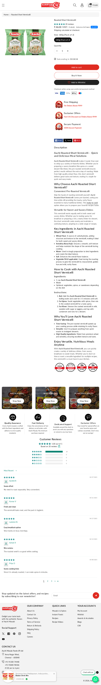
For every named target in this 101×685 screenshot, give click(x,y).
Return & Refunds (34, 626)
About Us (30, 611)
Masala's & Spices (59, 611)
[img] (9, 477)
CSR (79, 626)
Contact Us (31, 614)
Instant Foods (57, 614)
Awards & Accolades (85, 618)
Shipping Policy (33, 629)
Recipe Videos (57, 622)
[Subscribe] (96, 595)
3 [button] (51, 581)
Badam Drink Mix (22, 675)
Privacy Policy (32, 618)
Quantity (57, 46)
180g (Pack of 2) (63, 40)
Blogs (79, 622)
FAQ (29, 633)
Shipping (57, 30)
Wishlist (80, 614)
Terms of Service (33, 622)
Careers (30, 637)
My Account (82, 611)
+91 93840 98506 (12, 665)
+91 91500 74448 (12, 662)
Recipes (55, 618)
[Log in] (82, 5)
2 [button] (47, 581)
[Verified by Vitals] (26, 679)
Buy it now (77, 75)
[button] (4, 5)
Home (6, 15)
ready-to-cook (92, 203)
